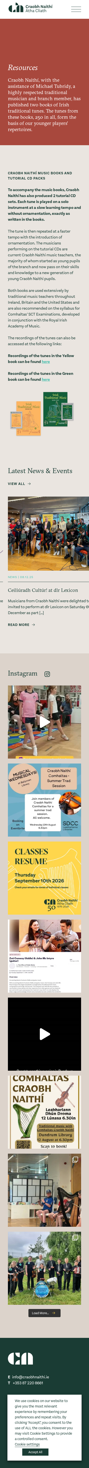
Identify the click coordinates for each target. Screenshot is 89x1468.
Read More (18, 625)
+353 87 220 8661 (27, 1383)
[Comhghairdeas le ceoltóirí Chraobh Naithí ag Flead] (44, 1268)
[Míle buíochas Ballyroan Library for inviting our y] (44, 1190)
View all (16, 484)
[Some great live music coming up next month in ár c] (44, 956)
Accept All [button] (35, 1452)
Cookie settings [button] (27, 1444)
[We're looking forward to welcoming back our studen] (44, 878)
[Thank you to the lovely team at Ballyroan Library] (44, 722)
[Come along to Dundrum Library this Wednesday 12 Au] (44, 1112)
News (12, 577)
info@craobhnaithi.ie (30, 1377)
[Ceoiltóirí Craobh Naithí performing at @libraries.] (44, 1034)
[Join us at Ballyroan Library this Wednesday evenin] (44, 800)
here (46, 361)
